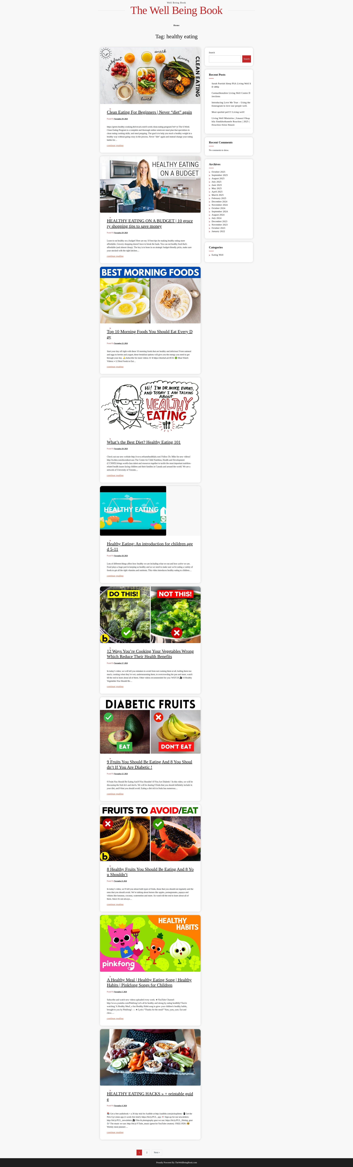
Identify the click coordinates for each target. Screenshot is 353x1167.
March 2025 (218, 195)
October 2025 (218, 172)
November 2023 (220, 225)
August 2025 (218, 178)
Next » (157, 1152)
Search (212, 52)
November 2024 (220, 205)
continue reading (115, 145)
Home (176, 25)
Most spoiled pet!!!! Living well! (228, 112)
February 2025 (219, 198)
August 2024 (218, 215)
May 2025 (217, 188)
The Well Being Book (176, 10)
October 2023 (218, 228)
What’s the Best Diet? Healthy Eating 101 (144, 442)
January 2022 (218, 231)
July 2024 (216, 218)
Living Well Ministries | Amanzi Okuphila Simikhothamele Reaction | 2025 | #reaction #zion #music (231, 121)
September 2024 (220, 211)
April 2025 (217, 191)
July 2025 (216, 182)
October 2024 (218, 208)
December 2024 (219, 201)
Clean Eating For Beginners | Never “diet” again (149, 112)
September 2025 (220, 175)
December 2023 (219, 221)
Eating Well (217, 255)
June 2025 (217, 185)
